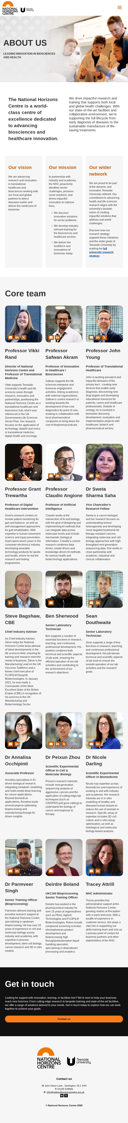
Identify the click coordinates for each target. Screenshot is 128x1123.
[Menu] (120, 7)
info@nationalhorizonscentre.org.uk (65, 1092)
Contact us (64, 1019)
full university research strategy (101, 252)
